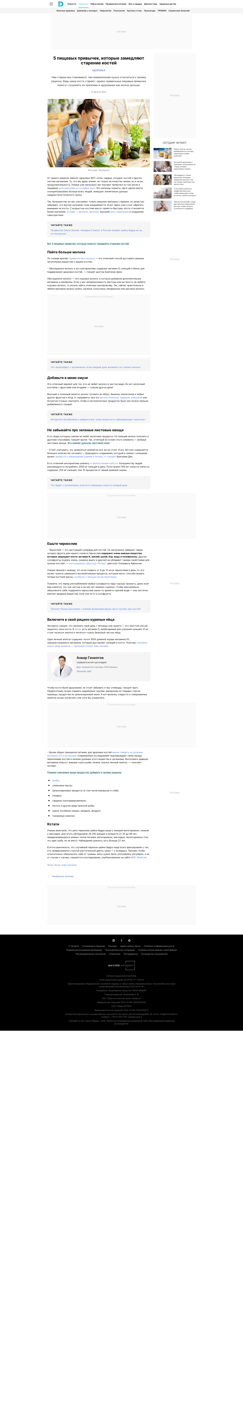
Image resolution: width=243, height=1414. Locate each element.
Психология (119, 10)
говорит (111, 456)
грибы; (56, 780)
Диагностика (150, 4)
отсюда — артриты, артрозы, (83, 211)
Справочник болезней (179, 10)
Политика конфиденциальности (159, 946)
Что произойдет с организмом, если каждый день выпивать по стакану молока (95, 367)
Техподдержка (130, 954)
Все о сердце (135, 4)
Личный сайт (84, 671)
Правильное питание (116, 4)
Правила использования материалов (84, 950)
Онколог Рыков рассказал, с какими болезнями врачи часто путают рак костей (95, 608)
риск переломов (119, 211)
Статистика (114, 954)
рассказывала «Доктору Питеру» (88, 563)
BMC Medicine (139, 857)
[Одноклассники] (121, 940)
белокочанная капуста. (106, 463)
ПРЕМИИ (162, 10)
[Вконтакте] (113, 940)
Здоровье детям (167, 4)
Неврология (105, 10)
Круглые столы (134, 10)
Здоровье (83, 4)
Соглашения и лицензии (93, 946)
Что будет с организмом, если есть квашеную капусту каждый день (89, 485)
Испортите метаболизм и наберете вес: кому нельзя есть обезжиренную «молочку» (98, 419)
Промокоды (150, 10)
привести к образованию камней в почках (79, 456)
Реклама (112, 946)
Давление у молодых (87, 10)
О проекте (74, 946)
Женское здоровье (65, 10)
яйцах (77, 629)
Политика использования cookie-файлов (157, 950)
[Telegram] (129, 940)
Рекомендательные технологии (91, 954)
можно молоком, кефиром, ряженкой (120, 397)
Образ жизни (97, 4)
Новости (72, 4)
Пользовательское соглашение (120, 950)
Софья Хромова (68, 865)
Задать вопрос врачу (130, 946)
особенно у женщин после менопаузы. (95, 576)
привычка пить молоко (82, 258)
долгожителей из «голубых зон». (77, 188)
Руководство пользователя (154, 954)
